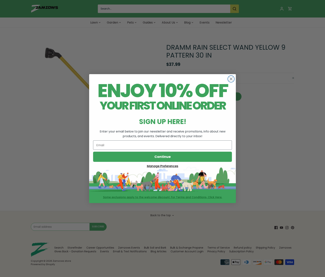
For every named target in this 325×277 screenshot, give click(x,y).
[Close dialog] (231, 79)
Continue (162, 156)
